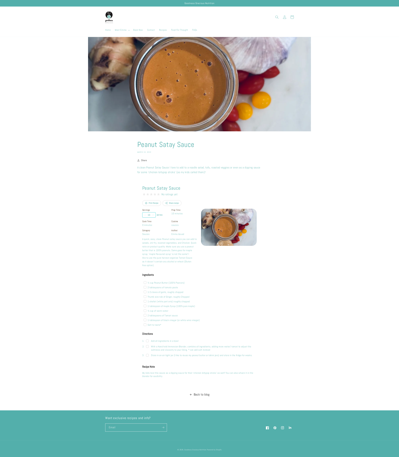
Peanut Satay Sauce (161, 188)
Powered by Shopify (214, 450)
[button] (122, 30)
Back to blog (202, 394)
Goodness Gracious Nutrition (195, 450)
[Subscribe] (163, 427)
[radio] (144, 194)
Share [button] (144, 160)
